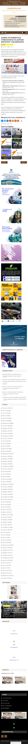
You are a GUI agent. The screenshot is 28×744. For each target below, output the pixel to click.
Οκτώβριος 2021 (6, 555)
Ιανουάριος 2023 (6, 517)
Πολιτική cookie (15, 4)
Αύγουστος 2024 (6, 468)
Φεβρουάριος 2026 (7, 423)
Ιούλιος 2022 (5, 532)
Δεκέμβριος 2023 (6, 489)
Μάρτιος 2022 (6, 542)
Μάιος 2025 (5, 446)
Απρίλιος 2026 (6, 418)
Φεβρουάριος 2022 (7, 545)
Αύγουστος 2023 (6, 499)
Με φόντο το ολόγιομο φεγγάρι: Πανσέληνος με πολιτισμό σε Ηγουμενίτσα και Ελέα (13, 392)
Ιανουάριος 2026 (6, 425)
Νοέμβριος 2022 (6, 522)
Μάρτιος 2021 (6, 573)
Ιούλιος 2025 (5, 441)
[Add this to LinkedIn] (7, 121)
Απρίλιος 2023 (6, 509)
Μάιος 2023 (5, 507)
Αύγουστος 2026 (6, 408)
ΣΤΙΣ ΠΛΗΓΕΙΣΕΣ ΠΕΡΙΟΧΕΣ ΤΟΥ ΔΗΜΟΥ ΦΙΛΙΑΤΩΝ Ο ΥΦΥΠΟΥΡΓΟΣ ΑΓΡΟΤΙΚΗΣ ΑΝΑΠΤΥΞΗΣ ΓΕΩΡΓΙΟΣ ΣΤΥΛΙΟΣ (5, 162)
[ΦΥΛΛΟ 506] (16, 597)
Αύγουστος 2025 (6, 438)
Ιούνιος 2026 (5, 413)
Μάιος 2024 (5, 476)
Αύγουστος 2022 (6, 529)
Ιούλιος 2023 (5, 502)
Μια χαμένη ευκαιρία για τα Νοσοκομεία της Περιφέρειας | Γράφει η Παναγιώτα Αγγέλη (12, 375)
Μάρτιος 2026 (6, 420)
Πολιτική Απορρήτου (7, 4)
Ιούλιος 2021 (5, 562)
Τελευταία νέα (5, 2)
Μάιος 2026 (5, 415)
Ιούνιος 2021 (5, 565)
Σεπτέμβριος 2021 (7, 557)
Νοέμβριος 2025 (6, 430)
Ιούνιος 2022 (5, 534)
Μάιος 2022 (5, 537)
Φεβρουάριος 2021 (7, 575)
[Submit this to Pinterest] (10, 121)
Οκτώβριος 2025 (6, 433)
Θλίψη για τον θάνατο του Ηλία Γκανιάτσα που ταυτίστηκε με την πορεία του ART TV (13, 387)
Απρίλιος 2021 (6, 570)
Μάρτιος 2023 (6, 512)
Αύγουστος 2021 (6, 560)
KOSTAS (12, 616)
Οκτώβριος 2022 (6, 524)
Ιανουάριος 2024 (6, 486)
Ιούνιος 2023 (5, 504)
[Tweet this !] (5, 121)
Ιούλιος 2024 (5, 471)
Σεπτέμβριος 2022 (7, 527)
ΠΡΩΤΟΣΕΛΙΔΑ (22, 2)
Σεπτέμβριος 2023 (7, 496)
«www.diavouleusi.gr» (14, 2)
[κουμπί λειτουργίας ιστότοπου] (23, 32)
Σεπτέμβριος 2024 (7, 466)
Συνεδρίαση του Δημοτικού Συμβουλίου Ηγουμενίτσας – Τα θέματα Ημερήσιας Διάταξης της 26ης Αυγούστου (14, 398)
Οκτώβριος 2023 (6, 494)
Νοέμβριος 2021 (6, 552)
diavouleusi (11, 46)
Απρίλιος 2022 (6, 540)
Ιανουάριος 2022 (6, 547)
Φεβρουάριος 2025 (7, 453)
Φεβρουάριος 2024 (7, 484)
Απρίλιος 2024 (6, 479)
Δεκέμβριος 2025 (6, 428)
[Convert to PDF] (15, 121)
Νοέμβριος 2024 (6, 461)
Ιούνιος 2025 (5, 443)
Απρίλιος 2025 (6, 448)
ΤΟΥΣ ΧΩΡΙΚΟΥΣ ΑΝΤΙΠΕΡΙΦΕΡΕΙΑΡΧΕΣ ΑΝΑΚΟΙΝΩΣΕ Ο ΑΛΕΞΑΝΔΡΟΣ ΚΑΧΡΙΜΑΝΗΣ (24, 162)
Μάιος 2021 (5, 568)
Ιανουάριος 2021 (6, 578)
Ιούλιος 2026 (5, 410)
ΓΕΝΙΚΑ (3, 44)
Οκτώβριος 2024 (6, 463)
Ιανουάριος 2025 (6, 456)
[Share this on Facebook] (2, 121)
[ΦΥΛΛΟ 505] (11, 597)
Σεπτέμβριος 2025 (7, 436)
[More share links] (18, 121)
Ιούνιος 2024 (5, 474)
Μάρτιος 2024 (6, 481)
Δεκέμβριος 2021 (6, 550)
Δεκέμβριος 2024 (6, 458)
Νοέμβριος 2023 (6, 491)
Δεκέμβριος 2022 (6, 519)
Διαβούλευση (14, 8)
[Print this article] (13, 121)
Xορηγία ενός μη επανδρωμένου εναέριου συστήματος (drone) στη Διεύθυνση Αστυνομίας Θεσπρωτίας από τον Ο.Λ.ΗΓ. (14, 381)
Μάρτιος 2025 (6, 451)
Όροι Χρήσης (22, 4)
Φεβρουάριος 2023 (7, 514)
